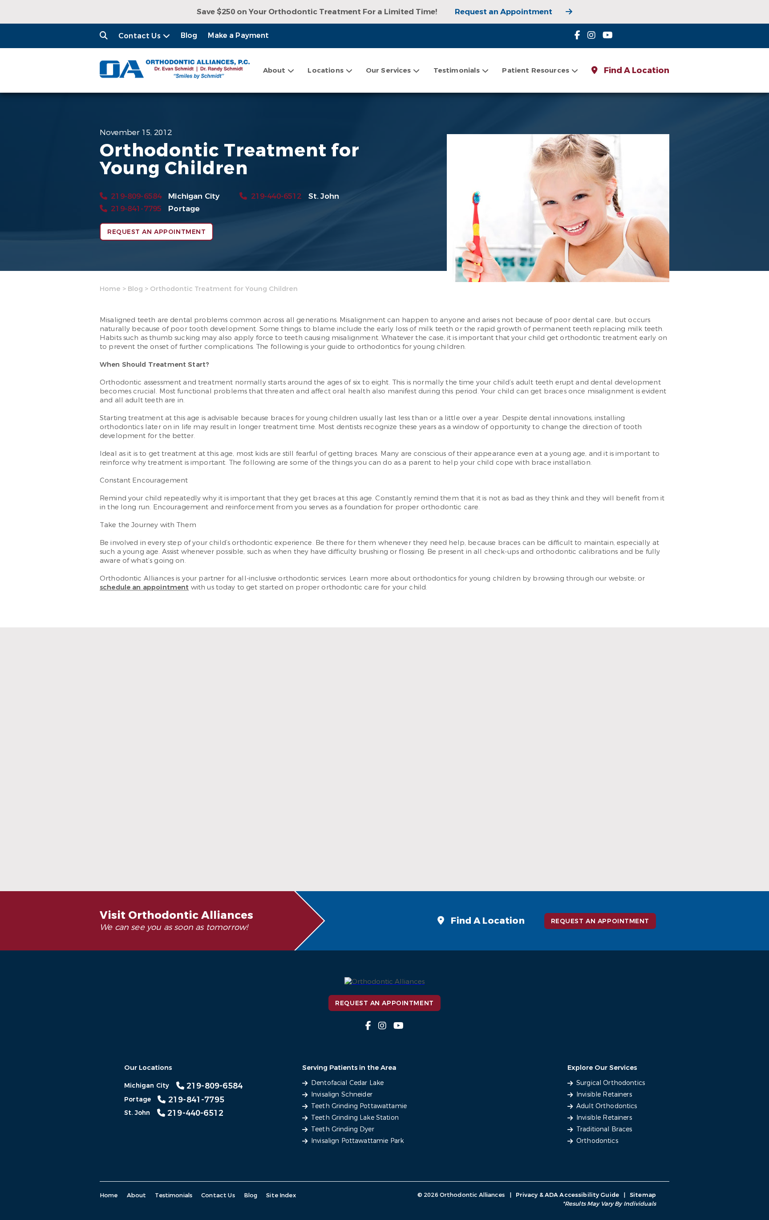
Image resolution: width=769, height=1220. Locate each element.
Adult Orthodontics (606, 1106)
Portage (184, 209)
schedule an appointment (144, 587)
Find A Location (635, 70)
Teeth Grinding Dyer (342, 1129)
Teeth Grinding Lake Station (355, 1118)
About (274, 70)
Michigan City (193, 196)
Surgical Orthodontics (610, 1083)
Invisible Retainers (604, 1094)
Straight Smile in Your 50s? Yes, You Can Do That (181, 849)
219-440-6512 (276, 196)
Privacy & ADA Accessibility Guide (567, 1195)
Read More (179, 855)
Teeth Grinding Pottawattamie (359, 1106)
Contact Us (139, 36)
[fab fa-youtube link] (608, 35)
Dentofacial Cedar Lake (347, 1083)
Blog (189, 35)
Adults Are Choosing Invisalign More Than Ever (571, 849)
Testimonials (173, 1195)
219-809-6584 (136, 196)
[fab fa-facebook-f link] (577, 35)
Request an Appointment (503, 12)
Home (110, 288)
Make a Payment (238, 35)
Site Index (281, 1195)
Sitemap (643, 1195)
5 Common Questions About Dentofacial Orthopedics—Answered (377, 840)
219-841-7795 (136, 209)
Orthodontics (597, 1141)
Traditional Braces (604, 1129)
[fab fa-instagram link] (591, 35)
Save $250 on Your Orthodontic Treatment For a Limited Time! (317, 12)
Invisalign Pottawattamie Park (357, 1141)
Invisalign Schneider (341, 1094)
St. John (323, 196)
